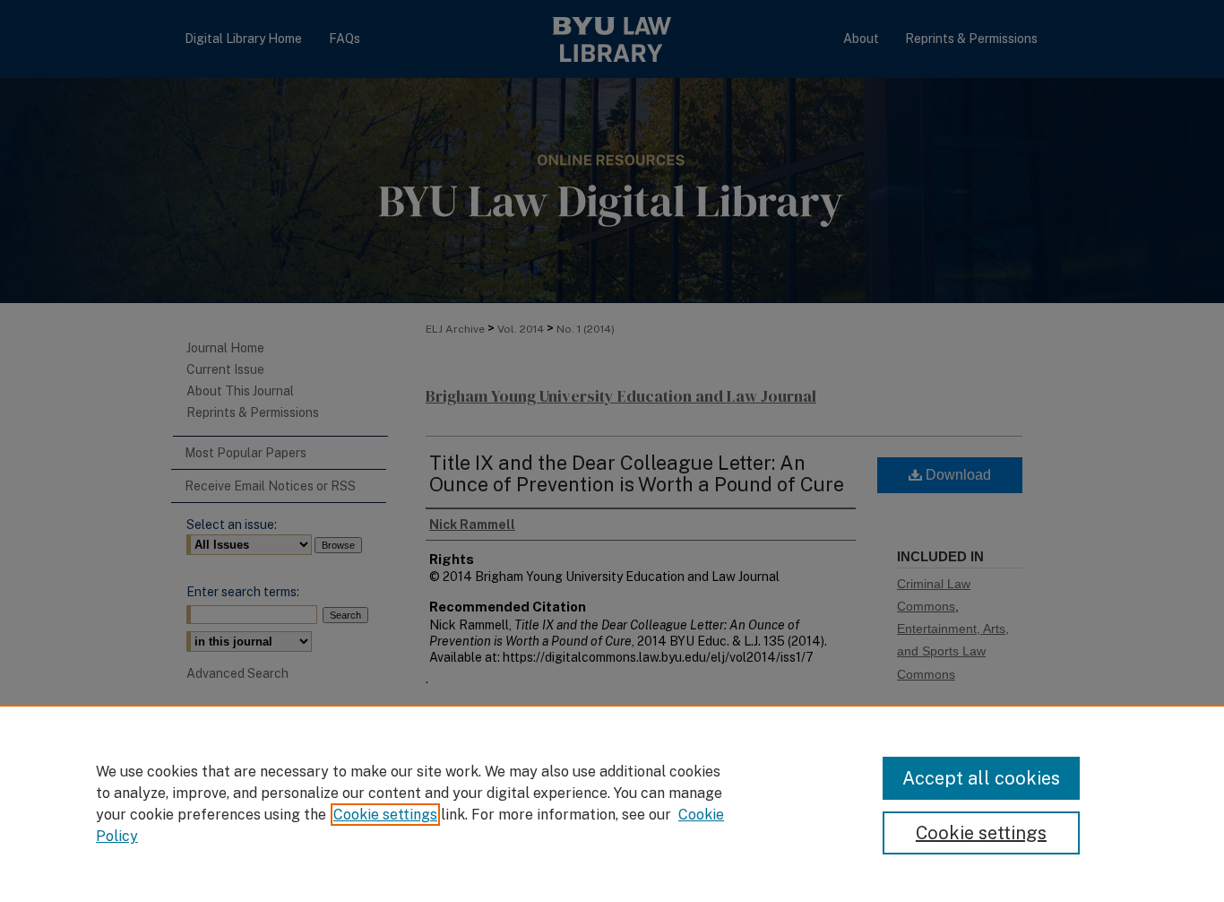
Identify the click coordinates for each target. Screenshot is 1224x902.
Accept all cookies (981, 778)
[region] (612, 803)
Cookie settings (385, 814)
